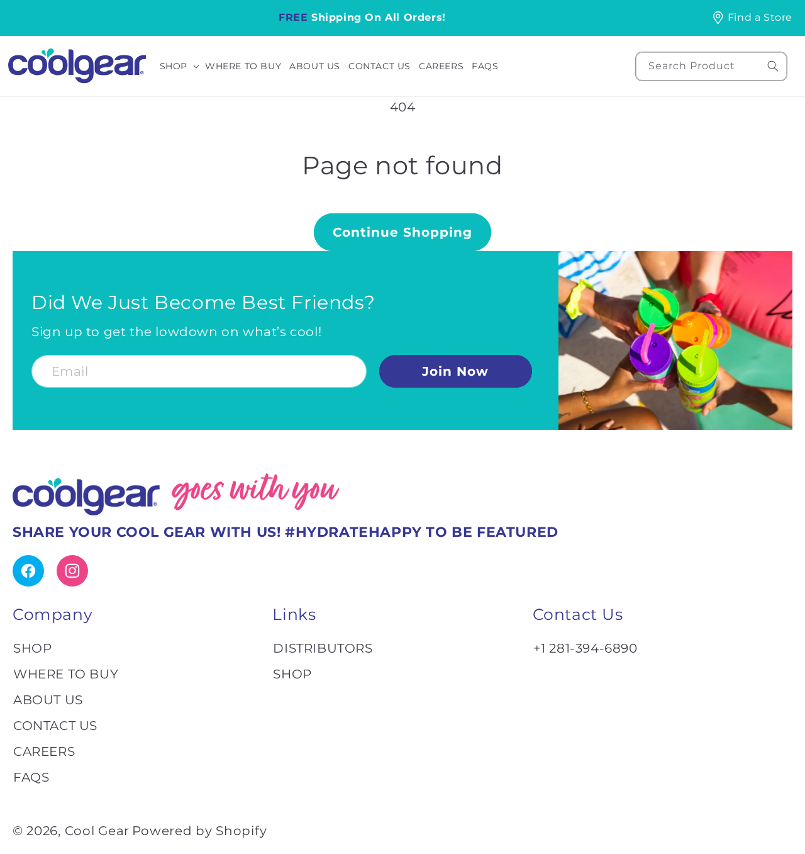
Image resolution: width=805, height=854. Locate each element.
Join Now (455, 371)
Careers (44, 751)
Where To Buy (65, 674)
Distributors (322, 648)
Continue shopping (402, 232)
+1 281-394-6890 (585, 648)
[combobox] (711, 66)
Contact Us (55, 725)
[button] (181, 66)
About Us (48, 699)
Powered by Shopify (199, 830)
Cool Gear (97, 830)
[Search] (773, 66)
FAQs (31, 777)
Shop (32, 648)
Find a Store (760, 17)
